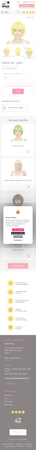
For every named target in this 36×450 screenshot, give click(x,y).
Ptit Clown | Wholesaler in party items (5, 4)
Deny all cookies (18, 233)
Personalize (18, 236)
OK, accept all (18, 229)
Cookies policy (18, 240)
